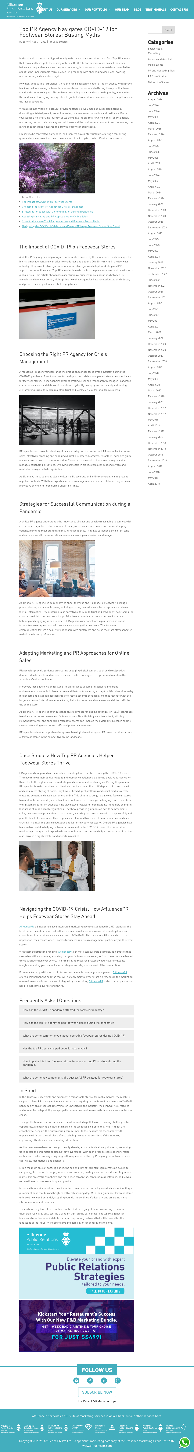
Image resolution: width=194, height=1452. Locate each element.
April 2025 (154, 163)
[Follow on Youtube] (76, 1380)
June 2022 (154, 279)
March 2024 (154, 192)
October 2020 (155, 355)
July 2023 (153, 239)
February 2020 (156, 396)
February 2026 (156, 134)
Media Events (155, 64)
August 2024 (155, 169)
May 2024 (153, 180)
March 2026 (154, 128)
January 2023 (155, 262)
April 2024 (154, 186)
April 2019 (154, 425)
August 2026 (155, 99)
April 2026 (154, 122)
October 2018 (155, 454)
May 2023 (153, 250)
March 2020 (154, 390)
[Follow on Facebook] (90, 1380)
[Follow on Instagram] (118, 1380)
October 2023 (155, 221)
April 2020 (154, 384)
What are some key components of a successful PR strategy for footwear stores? (73, 1077)
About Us (45, 9)
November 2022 (157, 268)
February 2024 (156, 198)
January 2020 (155, 402)
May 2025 (153, 157)
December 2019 (157, 408)
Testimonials (156, 9)
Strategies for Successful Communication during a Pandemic (57, 211)
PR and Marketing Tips (161, 70)
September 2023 (157, 227)
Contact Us (179, 9)
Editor (26, 41)
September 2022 (157, 273)
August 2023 (155, 233)
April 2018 (154, 483)
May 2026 (153, 116)
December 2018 (157, 443)
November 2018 (157, 448)
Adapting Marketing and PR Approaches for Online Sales (55, 216)
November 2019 (157, 413)
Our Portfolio (96, 9)
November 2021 (157, 285)
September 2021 (157, 297)
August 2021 (155, 303)
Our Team (122, 9)
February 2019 (156, 431)
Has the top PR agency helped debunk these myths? (55, 1048)
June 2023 (154, 245)
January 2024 (155, 204)
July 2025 (153, 145)
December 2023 (157, 210)
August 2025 (155, 140)
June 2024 (154, 175)
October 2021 (155, 291)
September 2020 (157, 361)
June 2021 (154, 314)
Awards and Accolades (161, 59)
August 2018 (155, 466)
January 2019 (155, 437)
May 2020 (153, 378)
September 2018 (157, 460)
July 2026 (153, 105)
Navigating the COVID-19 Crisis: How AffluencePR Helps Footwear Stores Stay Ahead (71, 226)
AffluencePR (26, 926)
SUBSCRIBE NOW (97, 1392)
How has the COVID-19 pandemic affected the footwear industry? (63, 1009)
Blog (137, 9)
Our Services (67, 9)
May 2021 (153, 320)
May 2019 (153, 419)
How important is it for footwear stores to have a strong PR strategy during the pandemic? (72, 1062)
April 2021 (154, 326)
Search (168, 30)
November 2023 (157, 215)
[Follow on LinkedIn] (104, 1380)
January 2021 (155, 338)
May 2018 (153, 477)
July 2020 (153, 373)
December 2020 (157, 343)
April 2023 (154, 256)
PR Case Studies (58, 41)
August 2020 (155, 367)
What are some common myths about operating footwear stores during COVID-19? (74, 1035)
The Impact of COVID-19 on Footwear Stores (47, 201)
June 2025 (154, 151)
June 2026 (154, 111)
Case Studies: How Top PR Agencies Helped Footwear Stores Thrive (61, 221)
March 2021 (154, 332)
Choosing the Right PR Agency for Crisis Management (53, 206)
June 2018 (154, 472)
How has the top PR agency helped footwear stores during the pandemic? (68, 1022)
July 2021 (153, 308)
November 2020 (157, 349)
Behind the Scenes (159, 82)
